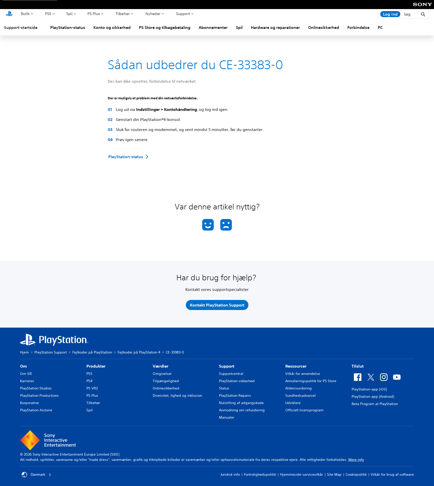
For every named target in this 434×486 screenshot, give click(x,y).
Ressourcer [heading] (295, 366)
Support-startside (20, 27)
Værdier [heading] (160, 366)
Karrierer (27, 381)
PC (380, 27)
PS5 (48, 13)
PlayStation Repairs (235, 395)
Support (183, 13)
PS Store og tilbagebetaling (164, 27)
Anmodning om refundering (242, 410)
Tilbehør (123, 13)
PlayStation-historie (36, 410)
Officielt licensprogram (304, 410)
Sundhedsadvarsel (300, 395)
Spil (69, 13)
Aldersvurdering (298, 388)
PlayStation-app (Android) (373, 396)
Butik (25, 13)
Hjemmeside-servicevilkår (301, 474)
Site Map (334, 474)
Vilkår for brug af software (392, 474)
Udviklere (293, 403)
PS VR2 (92, 388)
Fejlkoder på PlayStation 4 (139, 352)
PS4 (89, 381)
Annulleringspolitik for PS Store (310, 381)
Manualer (226, 417)
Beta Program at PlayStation (375, 404)
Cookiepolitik (356, 474)
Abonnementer (213, 27)
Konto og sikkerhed (112, 27)
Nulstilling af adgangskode (241, 403)
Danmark (38, 474)
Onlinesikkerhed (323, 27)
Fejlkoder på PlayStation (92, 352)
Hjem (24, 352)
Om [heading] (23, 366)
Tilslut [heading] (358, 366)
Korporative (29, 403)
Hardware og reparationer (275, 27)
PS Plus (93, 13)
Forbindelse (358, 27)
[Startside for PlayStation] (9, 14)
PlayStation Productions (39, 395)
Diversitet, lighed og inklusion (177, 395)
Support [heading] (226, 366)
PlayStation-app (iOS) (369, 389)
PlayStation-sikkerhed (237, 381)
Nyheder (152, 13)
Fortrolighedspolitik (260, 474)
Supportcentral (231, 373)
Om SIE (26, 373)
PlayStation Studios (36, 388)
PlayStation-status (67, 27)
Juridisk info (230, 474)
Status (224, 388)
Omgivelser (162, 373)
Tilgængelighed (166, 381)
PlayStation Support (50, 352)
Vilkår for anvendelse (302, 373)
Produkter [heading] (95, 366)
